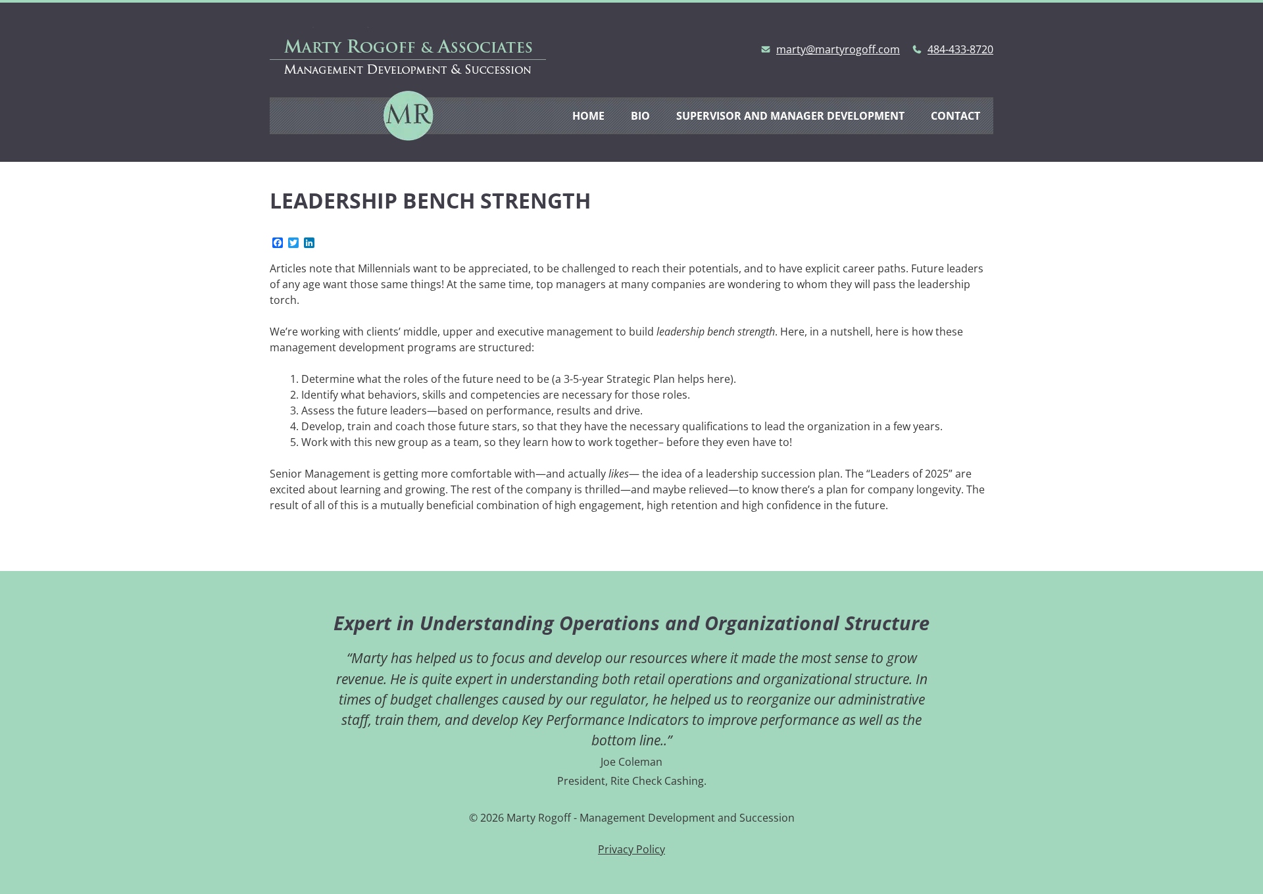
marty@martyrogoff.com (838, 49)
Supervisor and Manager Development (790, 116)
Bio (640, 116)
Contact (955, 116)
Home (588, 116)
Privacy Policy (631, 849)
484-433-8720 (960, 49)
